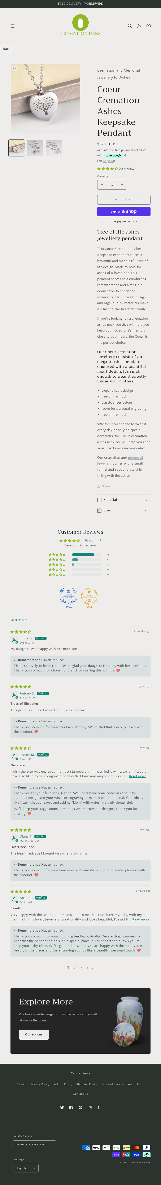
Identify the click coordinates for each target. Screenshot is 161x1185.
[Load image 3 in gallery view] (53, 148)
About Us (134, 1084)
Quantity (102, 176)
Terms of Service (112, 1084)
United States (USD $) (30, 1144)
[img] (20, 632)
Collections (34, 1034)
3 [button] (82, 968)
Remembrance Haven (140, 1163)
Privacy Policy (40, 1084)
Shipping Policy (86, 1084)
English (21, 1168)
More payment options (124, 221)
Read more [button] (137, 776)
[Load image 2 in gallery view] (35, 148)
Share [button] (106, 486)
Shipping (108, 161)
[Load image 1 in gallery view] (16, 148)
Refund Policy (63, 1084)
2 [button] (75, 968)
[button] (12, 26)
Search (22, 1084)
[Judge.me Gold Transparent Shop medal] (89, 596)
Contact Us (80, 1094)
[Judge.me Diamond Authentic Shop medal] (68, 596)
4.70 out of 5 (92, 541)
